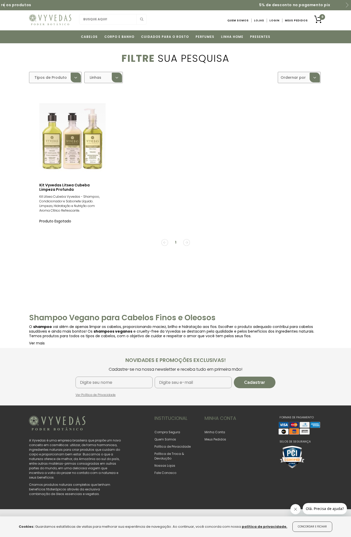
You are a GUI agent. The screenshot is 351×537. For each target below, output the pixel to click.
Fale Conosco (165, 473)
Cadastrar (254, 382)
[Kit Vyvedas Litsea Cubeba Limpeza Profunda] (72, 138)
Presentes (260, 36)
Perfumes (205, 36)
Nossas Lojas (164, 465)
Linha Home (232, 36)
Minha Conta (215, 432)
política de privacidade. (264, 526)
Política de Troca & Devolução (169, 456)
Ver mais (37, 343)
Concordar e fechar (312, 527)
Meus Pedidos (296, 20)
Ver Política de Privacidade (96, 395)
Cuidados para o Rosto (165, 36)
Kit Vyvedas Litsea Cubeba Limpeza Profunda (64, 187)
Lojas (259, 20)
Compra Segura (167, 432)
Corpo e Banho (119, 36)
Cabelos (89, 36)
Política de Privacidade (172, 446)
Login (275, 20)
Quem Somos (238, 20)
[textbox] (113, 19)
